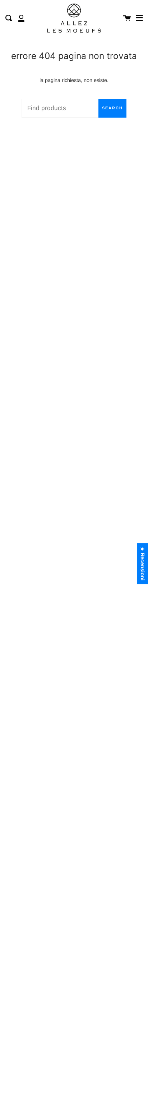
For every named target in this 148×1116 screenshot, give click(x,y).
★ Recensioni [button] (142, 563)
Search (112, 108)
